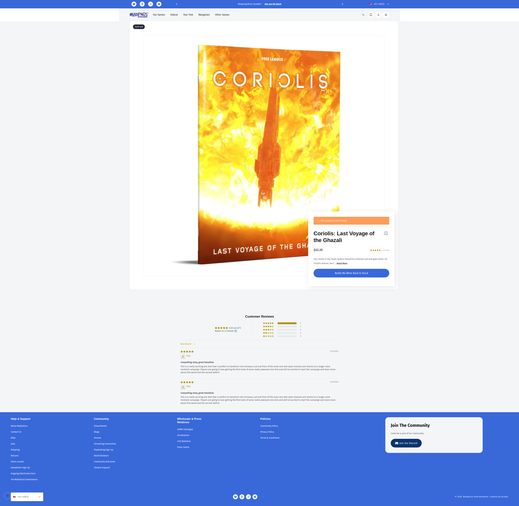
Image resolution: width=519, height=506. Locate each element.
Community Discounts (104, 461)
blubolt (504, 497)
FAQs (13, 438)
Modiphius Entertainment (475, 497)
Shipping (15, 449)
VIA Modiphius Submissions (24, 479)
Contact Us (16, 432)
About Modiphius (19, 426)
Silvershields (100, 426)
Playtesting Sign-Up (103, 449)
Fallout (174, 14)
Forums (97, 438)
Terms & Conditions (269, 438)
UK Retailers (183, 435)
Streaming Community (105, 443)
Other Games (222, 14)
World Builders (101, 455)
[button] (176, 4)
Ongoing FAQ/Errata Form (23, 473)
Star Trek (188, 14)
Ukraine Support (102, 467)
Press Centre (183, 447)
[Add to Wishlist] (386, 233)
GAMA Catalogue (185, 429)
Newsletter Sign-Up (20, 467)
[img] (187, 351)
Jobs (13, 443)
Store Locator (17, 461)
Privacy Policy (267, 432)
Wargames (204, 14)
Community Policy (269, 426)
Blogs (96, 432)
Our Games (159, 14)
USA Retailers (184, 441)
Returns (14, 455)
